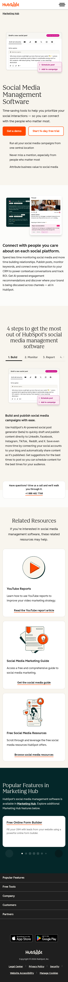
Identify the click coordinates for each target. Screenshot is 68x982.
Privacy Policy (36, 966)
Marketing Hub (11, 13)
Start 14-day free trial (46, 131)
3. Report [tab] (49, 357)
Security (54, 966)
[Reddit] (53, 925)
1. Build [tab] (12, 357)
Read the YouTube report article (34, 610)
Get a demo (14, 131)
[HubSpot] (11, 4)
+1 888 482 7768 (34, 493)
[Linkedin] (45, 925)
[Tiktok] (61, 925)
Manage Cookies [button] (49, 973)
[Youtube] (28, 925)
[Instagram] (20, 925)
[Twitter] (36, 925)
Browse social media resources (34, 754)
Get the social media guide (34, 682)
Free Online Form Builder (24, 822)
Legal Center (16, 966)
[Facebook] (11, 925)
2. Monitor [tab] (31, 357)
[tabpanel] (34, 419)
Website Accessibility (22, 973)
